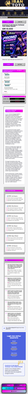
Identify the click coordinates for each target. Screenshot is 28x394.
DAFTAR (20, 21)
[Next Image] (26, 43)
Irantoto (7, 114)
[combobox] (12, 8)
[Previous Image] (2, 43)
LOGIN (7, 21)
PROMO (8, 385)
